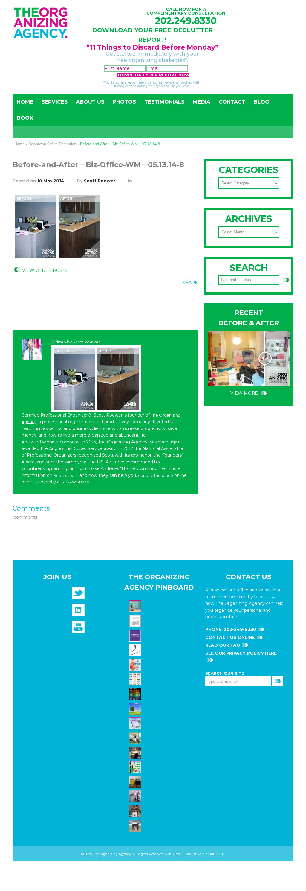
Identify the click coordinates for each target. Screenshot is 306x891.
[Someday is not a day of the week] (136, 635)
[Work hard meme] (136, 620)
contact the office (155, 475)
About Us (90, 102)
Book (25, 118)
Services (55, 102)
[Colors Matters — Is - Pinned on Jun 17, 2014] (136, 679)
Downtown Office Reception (52, 144)
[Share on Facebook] (154, 296)
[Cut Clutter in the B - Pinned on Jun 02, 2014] (136, 737)
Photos (124, 102)
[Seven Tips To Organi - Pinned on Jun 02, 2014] (136, 766)
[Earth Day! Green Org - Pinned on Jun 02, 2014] (136, 708)
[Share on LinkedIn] (191, 296)
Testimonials (164, 102)
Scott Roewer (99, 181)
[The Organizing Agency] (78, 595)
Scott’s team (65, 475)
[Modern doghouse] (136, 825)
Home (25, 102)
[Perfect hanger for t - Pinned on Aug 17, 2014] (136, 649)
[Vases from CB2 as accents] (136, 795)
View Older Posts (45, 270)
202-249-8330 (75, 482)
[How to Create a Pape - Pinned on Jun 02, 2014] (136, 722)
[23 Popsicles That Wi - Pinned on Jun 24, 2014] (136, 664)
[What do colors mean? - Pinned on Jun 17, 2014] (136, 693)
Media (201, 102)
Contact (232, 102)
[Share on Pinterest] (178, 296)
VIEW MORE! (244, 393)
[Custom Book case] (136, 810)
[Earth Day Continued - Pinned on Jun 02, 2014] (136, 752)
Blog (261, 102)
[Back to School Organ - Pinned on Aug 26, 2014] (136, 605)
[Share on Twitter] (166, 296)
